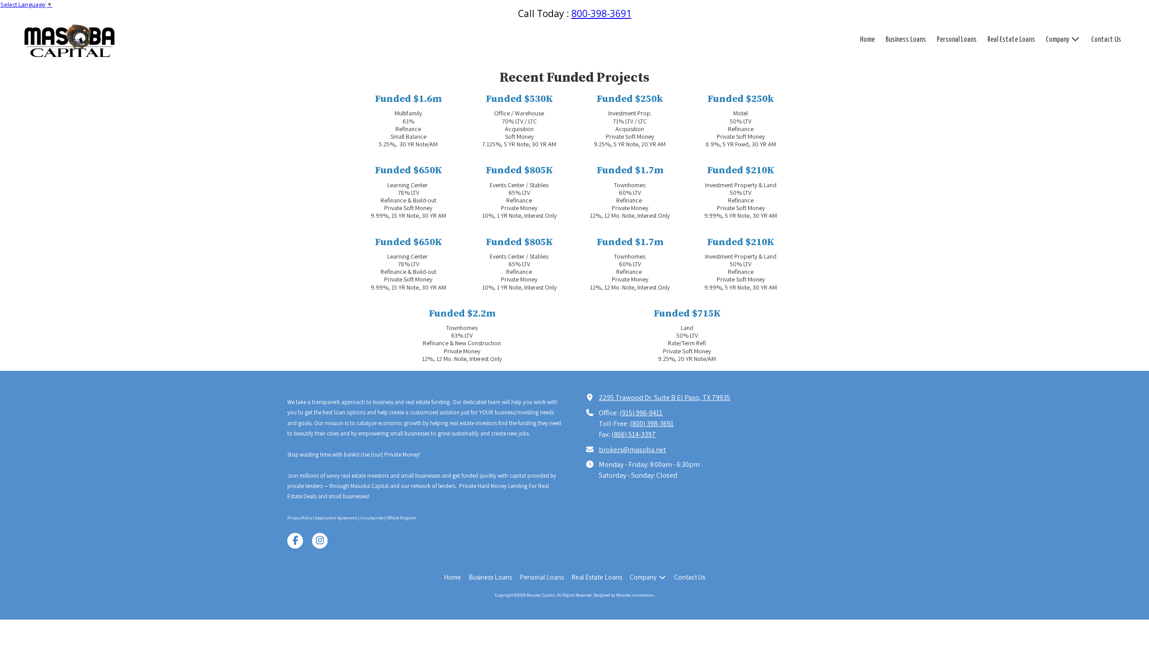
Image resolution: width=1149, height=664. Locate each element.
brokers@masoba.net (632, 449)
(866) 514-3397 (633, 434)
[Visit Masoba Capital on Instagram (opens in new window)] (320, 541)
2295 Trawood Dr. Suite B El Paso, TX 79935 (664, 397)
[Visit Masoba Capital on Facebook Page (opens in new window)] (295, 541)
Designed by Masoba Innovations (623, 595)
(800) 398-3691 (652, 423)
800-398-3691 (601, 13)
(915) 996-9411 (640, 413)
